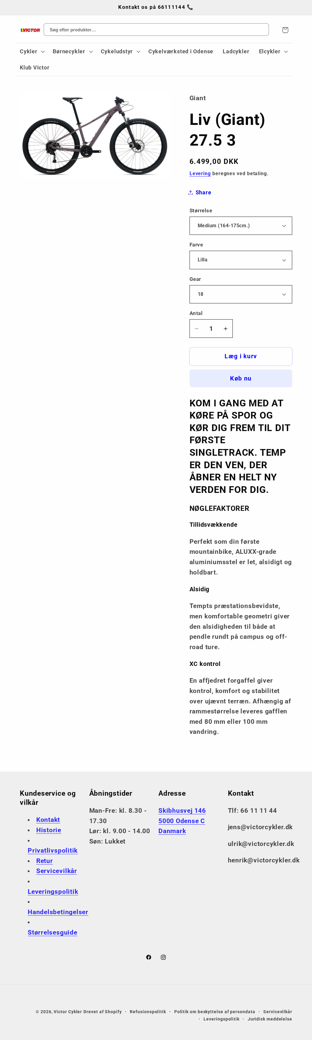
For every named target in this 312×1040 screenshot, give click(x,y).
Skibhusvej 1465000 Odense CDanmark (182, 821)
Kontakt (48, 819)
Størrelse (201, 210)
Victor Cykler (68, 1011)
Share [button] (203, 192)
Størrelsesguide (52, 932)
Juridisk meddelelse (270, 1019)
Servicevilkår (56, 871)
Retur (44, 861)
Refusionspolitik (148, 1011)
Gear (195, 279)
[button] (31, 51)
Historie (48, 830)
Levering (200, 173)
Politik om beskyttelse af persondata (214, 1011)
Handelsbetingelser (58, 912)
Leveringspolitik (53, 891)
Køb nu (240, 378)
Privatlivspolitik (53, 850)
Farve (196, 245)
